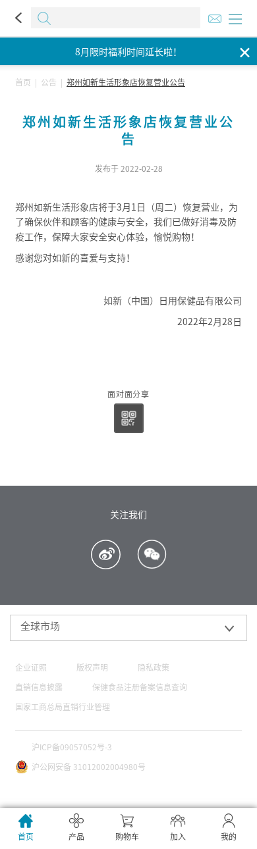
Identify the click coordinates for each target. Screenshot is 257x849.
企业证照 (31, 667)
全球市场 (40, 626)
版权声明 (92, 667)
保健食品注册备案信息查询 (139, 687)
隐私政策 (153, 667)
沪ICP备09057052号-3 (72, 747)
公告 (49, 82)
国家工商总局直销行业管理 (62, 707)
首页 (23, 82)
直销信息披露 (39, 687)
